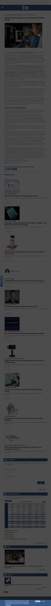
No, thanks (43, 601)
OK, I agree (38, 601)
